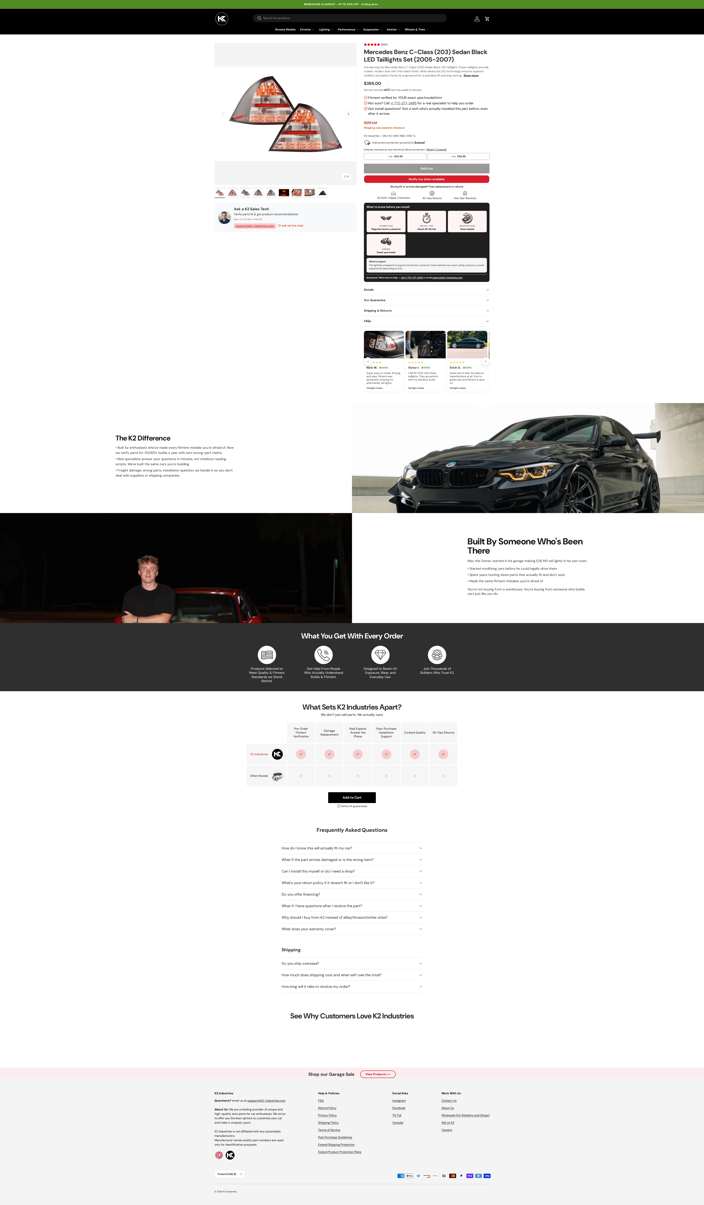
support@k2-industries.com (255, 226)
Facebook (398, 1108)
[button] (487, 19)
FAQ (321, 1101)
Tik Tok (397, 1115)
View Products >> (377, 1074)
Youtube (397, 1123)
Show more (471, 75)
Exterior (305, 29)
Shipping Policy (328, 1123)
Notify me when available (427, 179)
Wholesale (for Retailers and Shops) (465, 1115)
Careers (446, 1130)
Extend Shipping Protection (336, 1145)
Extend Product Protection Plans (339, 1152)
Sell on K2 (447, 1123)
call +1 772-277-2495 (412, 277)
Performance (346, 29)
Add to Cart (352, 797)
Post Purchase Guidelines (335, 1137)
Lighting (324, 29)
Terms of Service (329, 1130)
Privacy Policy (327, 1115)
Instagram (399, 1101)
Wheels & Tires (415, 29)
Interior (392, 29)
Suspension (371, 29)
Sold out (427, 168)
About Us (447, 1108)
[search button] (257, 18)
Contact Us (448, 1101)
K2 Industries (371, 135)
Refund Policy (327, 1108)
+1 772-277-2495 (403, 103)
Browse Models (285, 29)
